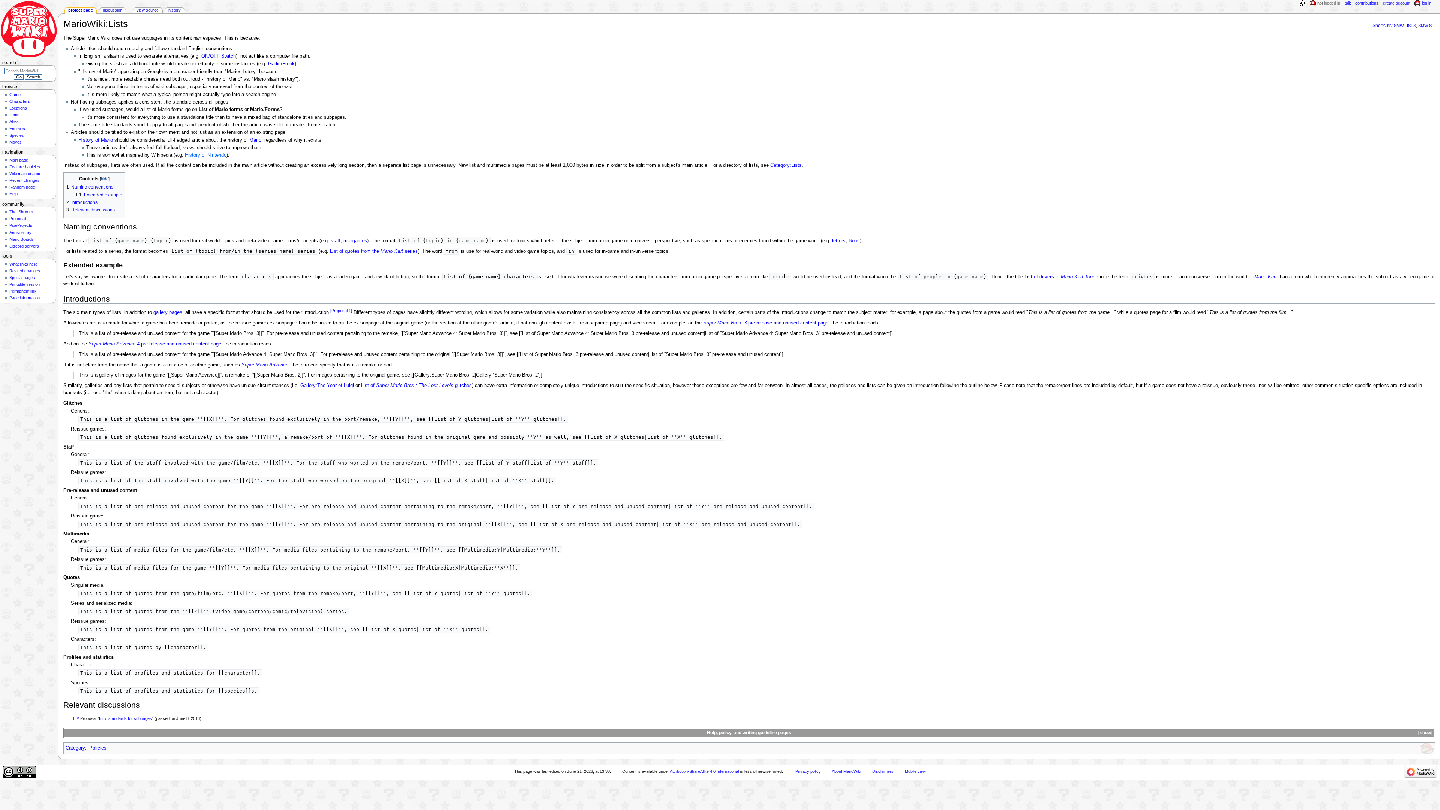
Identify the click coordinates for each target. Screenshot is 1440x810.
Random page (22, 187)
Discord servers (24, 246)
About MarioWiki (846, 771)
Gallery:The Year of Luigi (327, 385)
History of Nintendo (205, 155)
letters (839, 240)
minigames (355, 240)
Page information (24, 298)
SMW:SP (1426, 25)
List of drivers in (1059, 276)
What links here (23, 264)
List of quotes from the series (374, 251)
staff (335, 240)
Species (16, 135)
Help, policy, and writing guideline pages (749, 732)
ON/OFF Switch (218, 56)
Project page (80, 10)
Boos (854, 240)
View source (147, 10)
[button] (1425, 732)
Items (14, 114)
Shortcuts (1382, 25)
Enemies (17, 128)
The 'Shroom (21, 212)
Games (16, 94)
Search (9, 62)
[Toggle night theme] (1302, 3)
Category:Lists (786, 165)
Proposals (18, 218)
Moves (15, 142)
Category (75, 748)
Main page (18, 160)
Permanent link (22, 291)
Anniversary (20, 232)
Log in (1426, 3)
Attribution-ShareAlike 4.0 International (704, 771)
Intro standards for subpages (125, 718)
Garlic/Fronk (281, 63)
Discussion (112, 10)
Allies (14, 121)
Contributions (1366, 3)
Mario (255, 140)
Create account (1396, 3)
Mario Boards (21, 239)
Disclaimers (883, 771)
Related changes (24, 270)
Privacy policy (808, 771)
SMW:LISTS (1405, 25)
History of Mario (95, 140)
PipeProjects (20, 225)
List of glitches (416, 385)
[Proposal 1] (341, 310)
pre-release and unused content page (765, 323)
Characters (19, 101)
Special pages (22, 277)
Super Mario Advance (265, 365)
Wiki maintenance (25, 173)
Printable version (24, 284)
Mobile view (915, 771)
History (174, 10)
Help (13, 194)
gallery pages (167, 312)
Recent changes (24, 180)
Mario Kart (1265, 276)
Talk (1348, 3)
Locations (18, 108)
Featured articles (24, 167)
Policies (97, 748)
